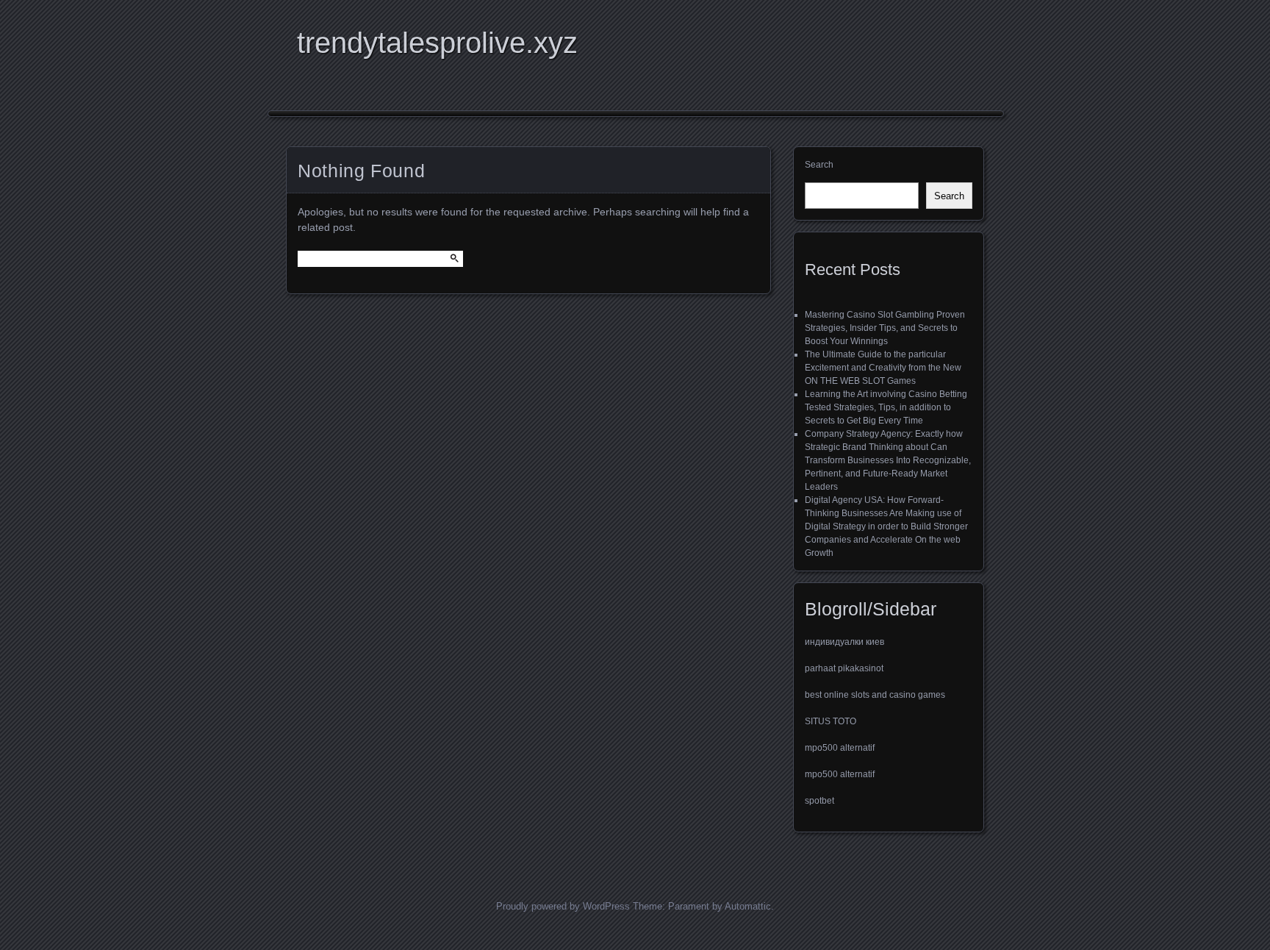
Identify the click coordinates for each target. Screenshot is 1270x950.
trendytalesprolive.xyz (437, 42)
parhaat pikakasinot (844, 668)
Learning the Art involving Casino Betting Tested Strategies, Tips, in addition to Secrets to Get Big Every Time (886, 407)
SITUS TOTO (830, 721)
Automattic (748, 906)
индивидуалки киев (844, 642)
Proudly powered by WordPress (563, 906)
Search (819, 165)
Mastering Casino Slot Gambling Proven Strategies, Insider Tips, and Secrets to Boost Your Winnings (885, 328)
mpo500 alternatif (840, 748)
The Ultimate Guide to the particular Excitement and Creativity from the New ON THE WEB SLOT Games (883, 367)
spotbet (819, 801)
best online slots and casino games (875, 695)
